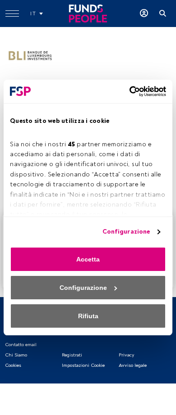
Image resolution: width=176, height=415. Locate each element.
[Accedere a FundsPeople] (144, 13)
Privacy (126, 355)
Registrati (72, 355)
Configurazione (126, 231)
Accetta (88, 259)
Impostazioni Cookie (83, 365)
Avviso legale (133, 365)
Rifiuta (88, 316)
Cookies (13, 365)
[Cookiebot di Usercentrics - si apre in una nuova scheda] (127, 91)
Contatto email (21, 344)
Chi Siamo (16, 355)
